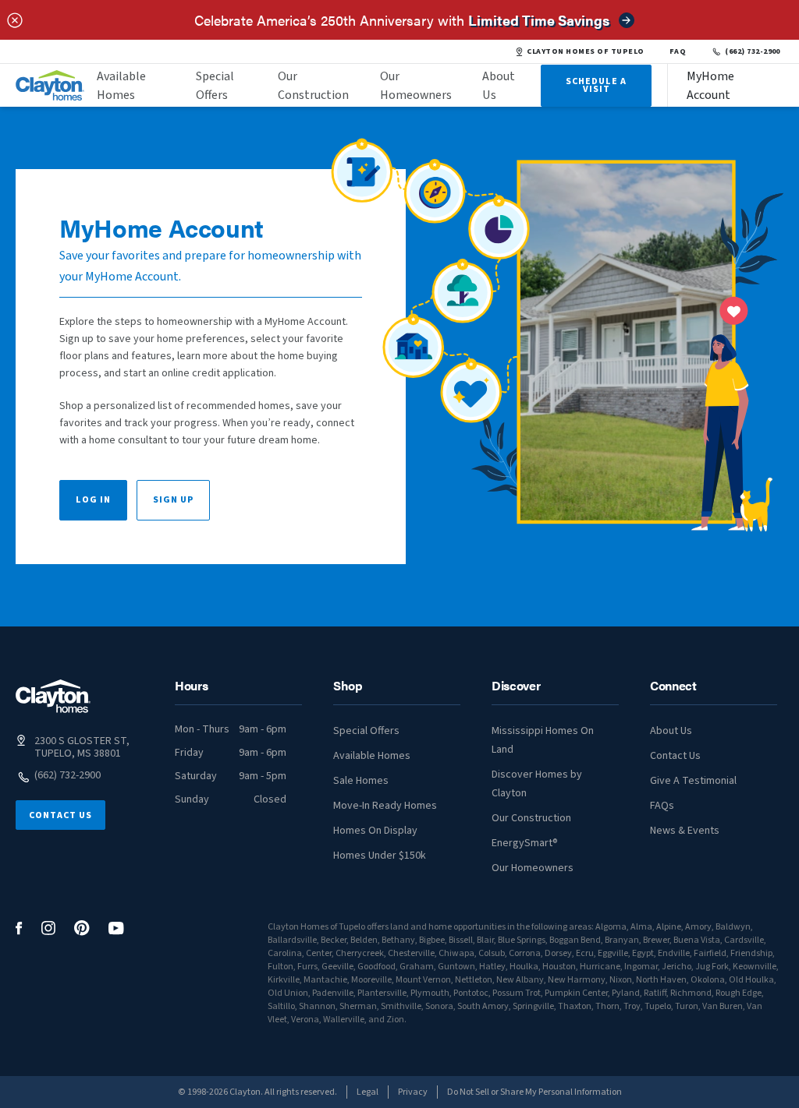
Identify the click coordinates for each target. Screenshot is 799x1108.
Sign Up (173, 499)
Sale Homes (361, 781)
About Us (498, 86)
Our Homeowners (416, 86)
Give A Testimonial (693, 781)
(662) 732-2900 (752, 51)
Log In (93, 499)
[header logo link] (49, 85)
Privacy (413, 1092)
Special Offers (215, 86)
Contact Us (60, 815)
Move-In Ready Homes (385, 805)
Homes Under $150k (379, 855)
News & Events (684, 830)
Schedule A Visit (596, 85)
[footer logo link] (53, 696)
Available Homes (121, 86)
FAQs (662, 805)
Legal (367, 1092)
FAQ (678, 51)
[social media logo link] (19, 928)
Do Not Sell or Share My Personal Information (534, 1092)
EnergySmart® (525, 843)
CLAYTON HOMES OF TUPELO (585, 51)
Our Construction (313, 86)
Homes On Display (375, 830)
